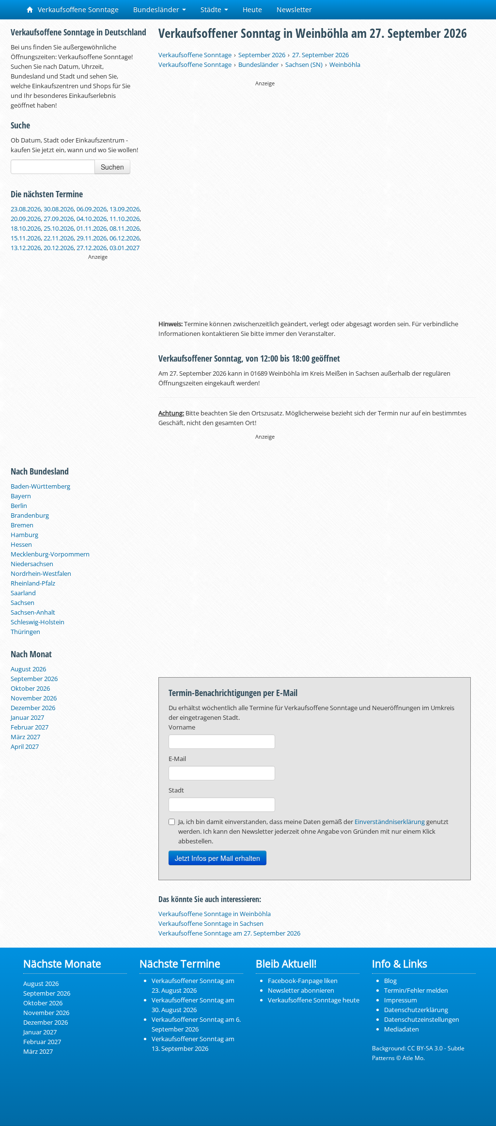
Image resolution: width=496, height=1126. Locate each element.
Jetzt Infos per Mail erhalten (217, 858)
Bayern (21, 496)
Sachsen (22, 602)
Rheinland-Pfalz (33, 583)
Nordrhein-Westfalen (41, 573)
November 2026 (34, 698)
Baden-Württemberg (40, 486)
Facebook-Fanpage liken (303, 980)
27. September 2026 (320, 54)
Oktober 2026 (30, 688)
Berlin (19, 505)
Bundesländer (157, 9)
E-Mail (177, 758)
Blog (390, 980)
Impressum (400, 1000)
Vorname (182, 727)
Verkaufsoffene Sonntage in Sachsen (211, 923)
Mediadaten (401, 1029)
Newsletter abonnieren (301, 990)
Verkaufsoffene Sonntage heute (313, 1000)
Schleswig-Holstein (37, 622)
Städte (212, 9)
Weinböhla (344, 64)
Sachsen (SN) (304, 64)
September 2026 (34, 678)
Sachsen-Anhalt (33, 612)
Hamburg (24, 534)
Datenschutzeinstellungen (421, 1019)
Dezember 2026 (33, 707)
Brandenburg (30, 515)
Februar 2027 (29, 727)
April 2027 (25, 746)
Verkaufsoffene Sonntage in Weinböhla (214, 913)
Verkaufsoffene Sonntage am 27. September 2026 (229, 933)
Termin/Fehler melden (416, 990)
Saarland (23, 592)
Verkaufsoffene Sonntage (77, 9)
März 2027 (25, 736)
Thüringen (25, 631)
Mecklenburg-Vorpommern (50, 554)
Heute (252, 9)
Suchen (112, 167)
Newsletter (294, 9)
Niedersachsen (32, 563)
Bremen (22, 525)
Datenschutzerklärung (416, 1009)
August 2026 (28, 669)
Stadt (176, 790)
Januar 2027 (27, 717)
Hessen (21, 544)
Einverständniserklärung (390, 821)
